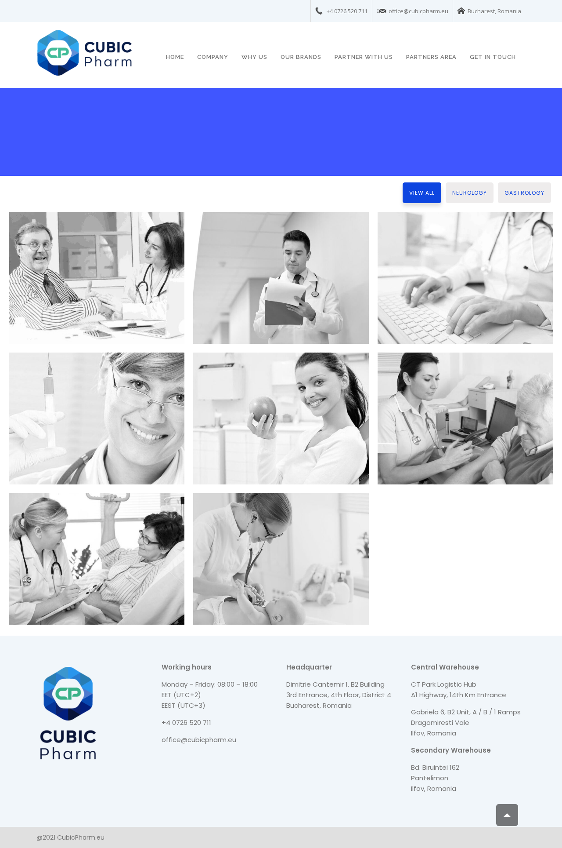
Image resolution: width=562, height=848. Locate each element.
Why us (254, 57)
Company (212, 57)
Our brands (301, 57)
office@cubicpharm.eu (199, 739)
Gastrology (524, 193)
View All (422, 193)
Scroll (507, 815)
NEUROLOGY (469, 193)
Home (175, 57)
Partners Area (431, 57)
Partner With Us (364, 57)
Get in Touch (493, 57)
